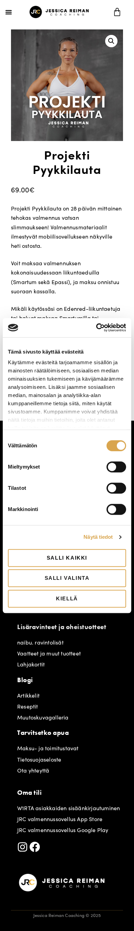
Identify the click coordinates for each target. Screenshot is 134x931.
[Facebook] (35, 847)
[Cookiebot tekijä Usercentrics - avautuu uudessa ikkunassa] (96, 327)
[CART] (117, 12)
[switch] (116, 466)
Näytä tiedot (98, 537)
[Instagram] (22, 847)
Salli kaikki (67, 558)
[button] (8, 12)
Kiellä (67, 598)
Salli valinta (67, 578)
